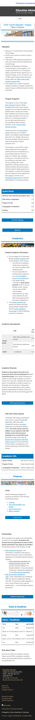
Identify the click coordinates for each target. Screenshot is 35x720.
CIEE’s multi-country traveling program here (17, 80)
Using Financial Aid (15, 509)
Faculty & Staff (6, 698)
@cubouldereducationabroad (13, 680)
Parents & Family (7, 696)
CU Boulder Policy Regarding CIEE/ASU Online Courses (16, 439)
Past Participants (7, 700)
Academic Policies (20, 259)
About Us (5, 686)
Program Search (7, 690)
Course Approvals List (19, 302)
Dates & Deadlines (17, 606)
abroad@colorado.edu (10, 678)
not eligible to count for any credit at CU (20, 277)
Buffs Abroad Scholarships (13, 550)
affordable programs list (13, 178)
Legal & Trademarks (14, 716)
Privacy (4, 716)
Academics (17, 238)
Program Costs (17, 517)
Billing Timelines (14, 511)
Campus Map (27, 716)
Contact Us (5, 688)
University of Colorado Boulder (12, 709)
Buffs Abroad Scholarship (22, 572)
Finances (17, 476)
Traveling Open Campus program (15, 126)
